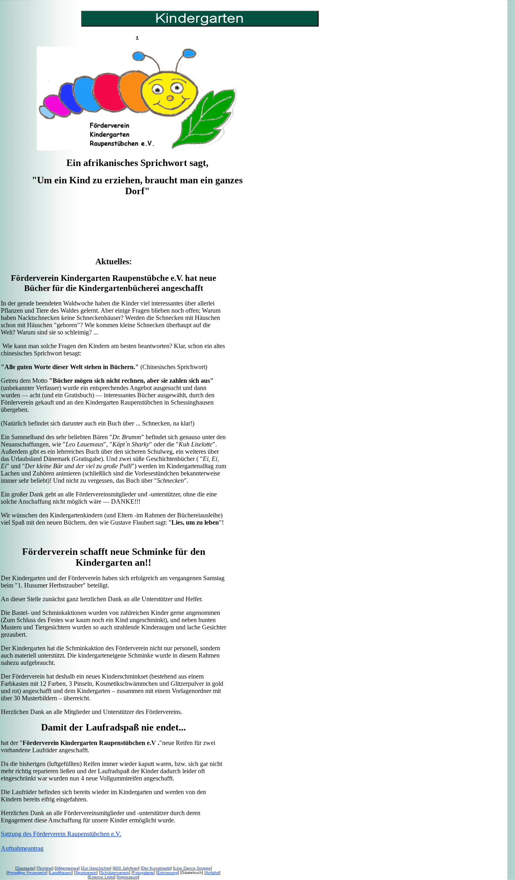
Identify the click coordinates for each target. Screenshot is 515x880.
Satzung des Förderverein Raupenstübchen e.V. (61, 833)
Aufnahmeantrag (22, 848)
